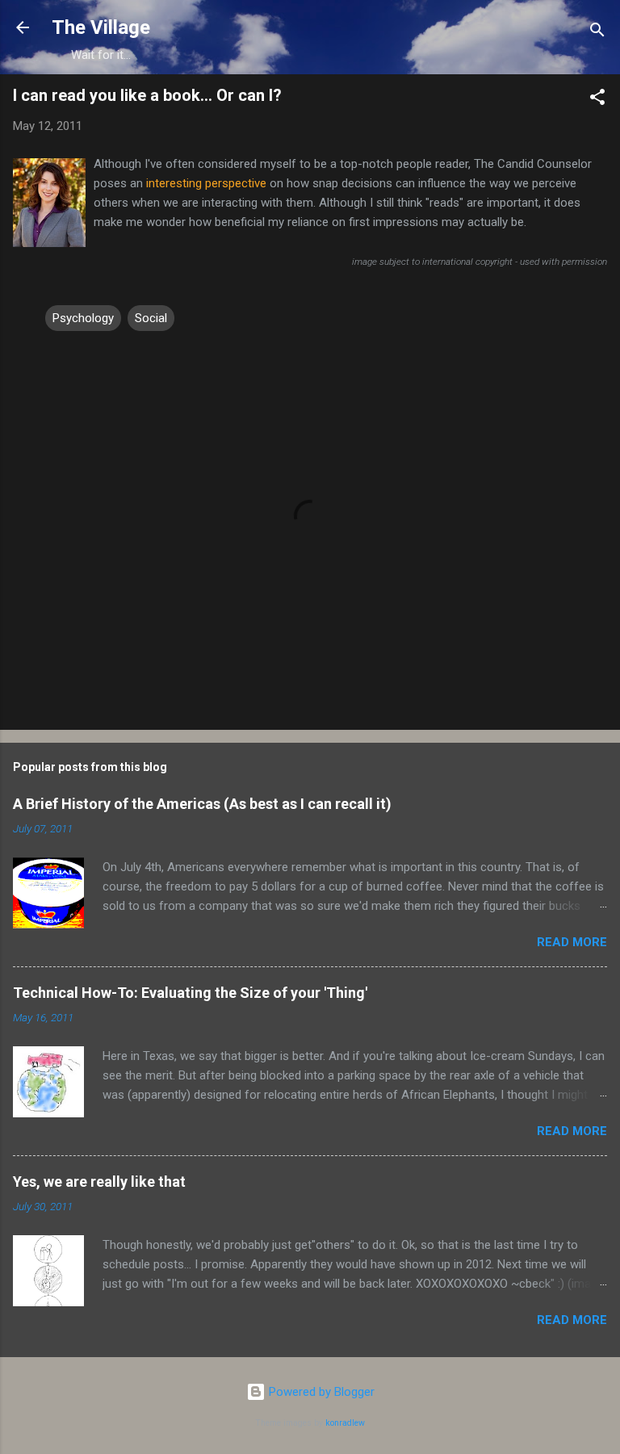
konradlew (345, 1423)
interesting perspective (206, 183)
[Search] (597, 32)
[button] (597, 99)
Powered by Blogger (320, 1392)
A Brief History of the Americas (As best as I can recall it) (202, 803)
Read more (572, 942)
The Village (101, 27)
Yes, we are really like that (99, 1181)
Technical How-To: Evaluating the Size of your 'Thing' (190, 992)
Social (151, 318)
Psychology (83, 318)
